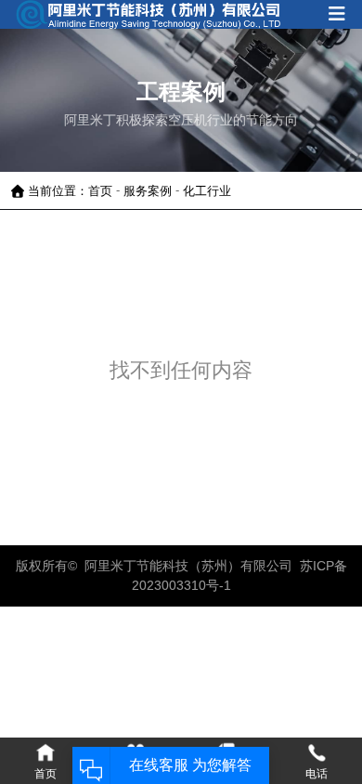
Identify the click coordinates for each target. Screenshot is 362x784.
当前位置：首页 (72, 190)
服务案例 (147, 190)
